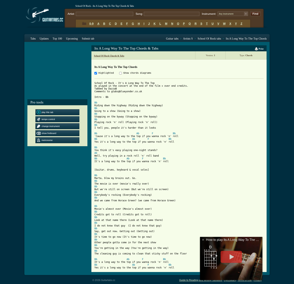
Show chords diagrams (137, 73)
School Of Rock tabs (209, 38)
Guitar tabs (172, 38)
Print (261, 49)
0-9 (91, 23)
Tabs (33, 38)
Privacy (258, 280)
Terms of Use (245, 280)
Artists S (188, 38)
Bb (95, 102)
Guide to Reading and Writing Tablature (200, 280)
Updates (44, 38)
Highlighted (106, 73)
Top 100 (57, 38)
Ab (137, 133)
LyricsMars (230, 280)
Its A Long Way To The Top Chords (246, 38)
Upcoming (72, 38)
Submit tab (88, 38)
